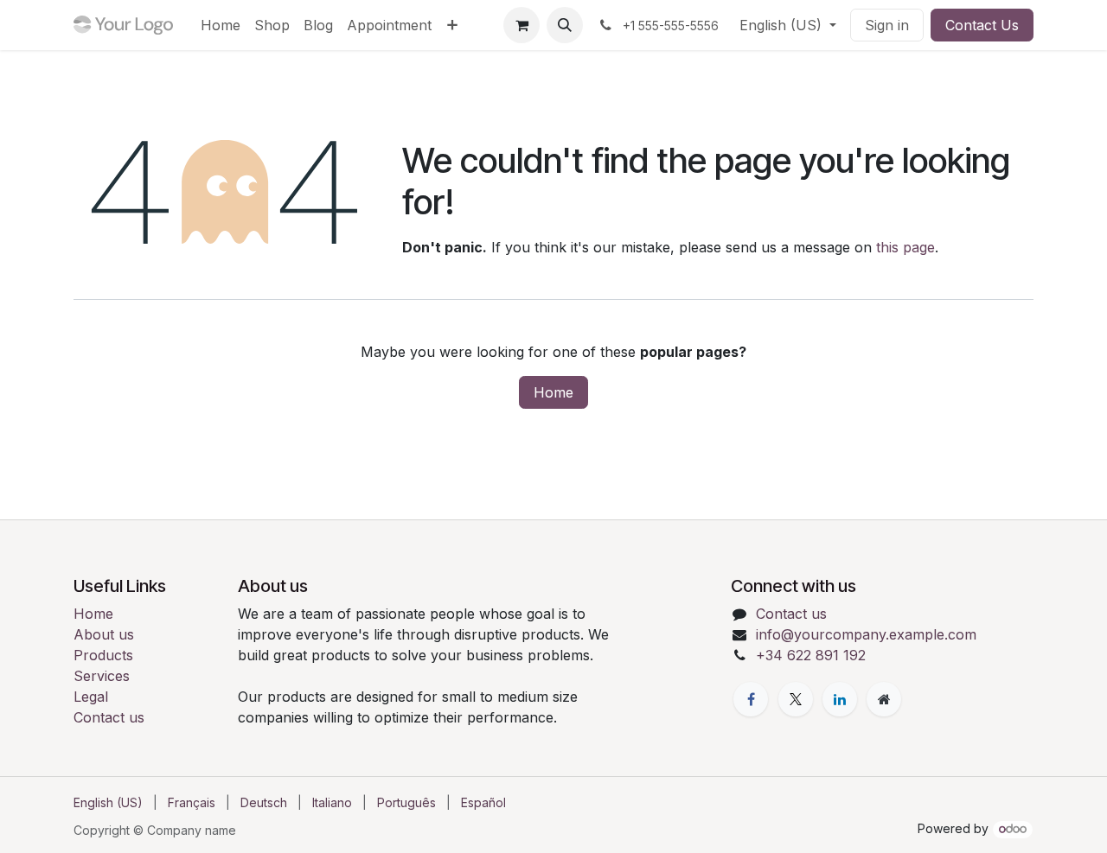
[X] (795, 699)
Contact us (109, 717)
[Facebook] (750, 699)
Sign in (887, 25)
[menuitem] (220, 25)
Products (103, 655)
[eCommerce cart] (521, 25)
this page (905, 247)
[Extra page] (884, 699)
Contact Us (982, 25)
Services (102, 675)
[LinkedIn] (839, 699)
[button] (565, 25)
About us (104, 634)
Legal (91, 696)
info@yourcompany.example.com (866, 634)
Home (553, 392)
